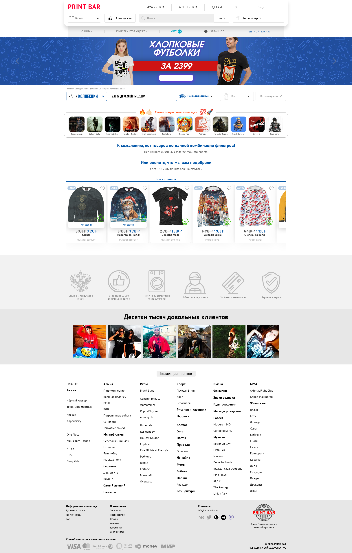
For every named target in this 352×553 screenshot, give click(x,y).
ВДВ (106, 409)
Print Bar (84, 7)
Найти (221, 18)
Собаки (182, 471)
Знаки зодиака (224, 398)
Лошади (255, 422)
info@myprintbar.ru (208, 510)
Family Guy (110, 453)
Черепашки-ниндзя (116, 441)
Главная (69, 89)
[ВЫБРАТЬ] (176, 78)
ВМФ (106, 403)
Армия (108, 384)
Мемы (181, 465)
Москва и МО (222, 424)
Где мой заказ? (73, 515)
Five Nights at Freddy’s (154, 450)
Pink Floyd (220, 475)
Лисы (253, 466)
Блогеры (109, 492)
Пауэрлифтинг (186, 390)
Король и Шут (222, 443)
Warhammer (147, 405)
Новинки (72, 384)
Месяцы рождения (227, 411)
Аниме (71, 390)
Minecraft (146, 475)
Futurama (109, 447)
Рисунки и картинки (191, 410)
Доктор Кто (110, 472)
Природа (183, 445)
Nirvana (218, 456)
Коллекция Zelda (117, 89)
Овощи (182, 478)
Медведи (256, 472)
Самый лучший (114, 485)
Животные (257, 403)
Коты (253, 416)
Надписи (183, 416)
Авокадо (182, 484)
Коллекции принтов (176, 374)
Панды (254, 478)
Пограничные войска (117, 415)
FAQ (68, 519)
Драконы (256, 484)
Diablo (144, 462)
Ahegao (71, 414)
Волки (254, 410)
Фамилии (220, 391)
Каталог (79, 18)
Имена (218, 384)
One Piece (73, 434)
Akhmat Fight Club (261, 390)
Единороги (257, 453)
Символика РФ (222, 430)
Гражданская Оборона (227, 468)
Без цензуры (186, 491)
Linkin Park (220, 493)
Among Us (146, 417)
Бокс (180, 397)
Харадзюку (74, 421)
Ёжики (254, 447)
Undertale (146, 425)
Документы (116, 527)
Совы (253, 428)
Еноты (254, 441)
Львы (253, 491)
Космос (182, 425)
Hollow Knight (149, 438)
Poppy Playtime (149, 411)
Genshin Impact (150, 398)
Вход (261, 7)
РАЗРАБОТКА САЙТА (260, 548)
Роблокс (145, 456)
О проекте (115, 510)
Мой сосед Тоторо (78, 441)
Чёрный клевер (77, 400)
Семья (180, 431)
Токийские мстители (80, 406)
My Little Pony (112, 459)
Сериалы (109, 466)
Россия (218, 418)
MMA (253, 384)
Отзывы (114, 519)
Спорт (181, 384)
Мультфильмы (113, 434)
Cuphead (145, 444)
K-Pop (70, 449)
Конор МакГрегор (261, 397)
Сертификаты (117, 532)
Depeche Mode (222, 462)
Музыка (219, 437)
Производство (117, 515)
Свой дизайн (124, 18)
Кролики (255, 459)
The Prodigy (220, 487)
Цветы (181, 438)
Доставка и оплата (75, 510)
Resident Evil (148, 431)
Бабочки (255, 434)
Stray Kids (73, 461)
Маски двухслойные (92, 89)
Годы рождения (224, 404)
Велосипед (184, 403)
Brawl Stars (147, 390)
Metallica (219, 450)
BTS (69, 455)
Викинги (108, 479)
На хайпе (183, 458)
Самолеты (109, 421)
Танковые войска (114, 428)
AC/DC (217, 481)
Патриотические (113, 390)
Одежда (78, 89)
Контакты (115, 523)
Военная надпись (114, 397)
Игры (105, 89)
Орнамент (183, 451)
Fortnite (145, 469)
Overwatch (146, 481)
